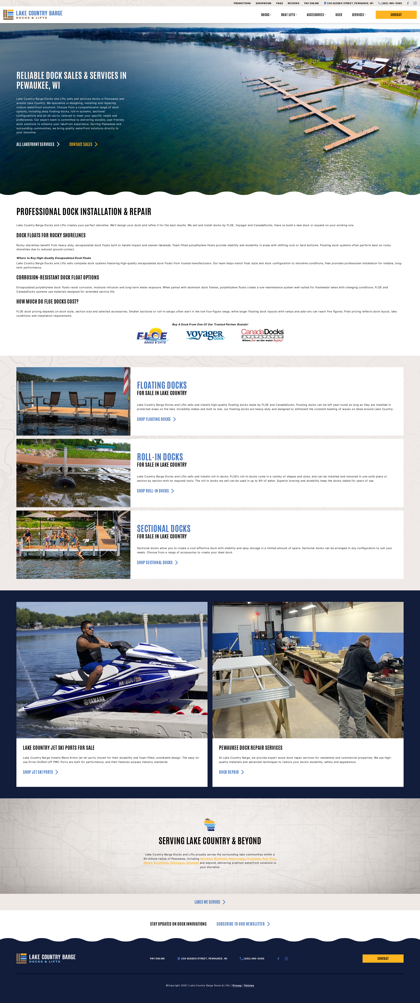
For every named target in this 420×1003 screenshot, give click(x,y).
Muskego (220, 858)
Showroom (263, 3)
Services (358, 14)
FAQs (279, 3)
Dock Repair (229, 772)
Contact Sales (80, 144)
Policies (249, 985)
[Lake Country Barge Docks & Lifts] (32, 15)
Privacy (237, 985)
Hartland (206, 858)
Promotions (242, 3)
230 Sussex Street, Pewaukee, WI (350, 3)
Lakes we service (207, 902)
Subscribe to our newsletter (241, 924)
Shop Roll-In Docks (153, 491)
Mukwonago (237, 858)
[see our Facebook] (408, 3)
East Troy (269, 858)
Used (339, 14)
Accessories (315, 14)
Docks (265, 14)
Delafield (192, 862)
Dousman (254, 858)
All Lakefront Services (35, 144)
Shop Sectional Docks (155, 562)
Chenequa (177, 862)
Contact (396, 14)
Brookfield (161, 862)
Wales (148, 862)
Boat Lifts (288, 14)
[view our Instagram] (415, 3)
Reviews (293, 3)
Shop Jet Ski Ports (38, 772)
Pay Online (311, 3)
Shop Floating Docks (154, 419)
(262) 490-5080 (391, 3)
